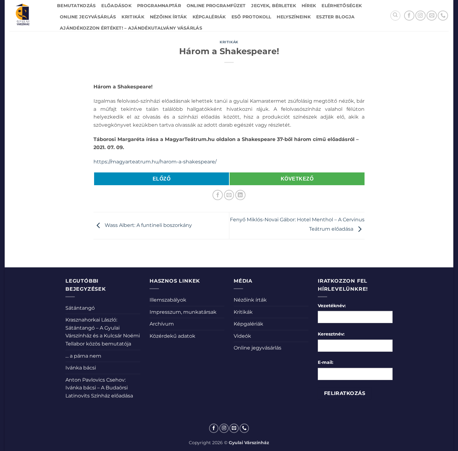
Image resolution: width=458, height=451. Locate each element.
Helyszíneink (293, 17)
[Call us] (443, 16)
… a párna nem (83, 356)
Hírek (309, 5)
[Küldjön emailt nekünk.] (432, 16)
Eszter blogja (335, 17)
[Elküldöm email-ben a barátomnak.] (229, 195)
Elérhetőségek (342, 5)
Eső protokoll (251, 17)
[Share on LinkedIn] (240, 195)
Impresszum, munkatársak (183, 312)
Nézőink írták (168, 17)
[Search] (395, 16)
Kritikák (133, 17)
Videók (242, 336)
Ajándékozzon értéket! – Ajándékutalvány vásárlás (131, 28)
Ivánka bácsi (80, 368)
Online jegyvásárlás (88, 17)
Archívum (162, 324)
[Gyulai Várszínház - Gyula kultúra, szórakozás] (28, 15)
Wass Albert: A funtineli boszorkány (147, 225)
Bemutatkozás (76, 5)
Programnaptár (159, 5)
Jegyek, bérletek (273, 5)
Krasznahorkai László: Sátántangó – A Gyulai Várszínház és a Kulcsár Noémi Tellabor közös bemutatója (102, 332)
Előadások (116, 5)
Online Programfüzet (216, 5)
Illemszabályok (168, 300)
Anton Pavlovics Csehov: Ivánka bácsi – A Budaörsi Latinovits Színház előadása (99, 388)
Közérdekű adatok (172, 336)
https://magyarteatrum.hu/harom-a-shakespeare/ (155, 162)
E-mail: (325, 362)
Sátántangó (80, 308)
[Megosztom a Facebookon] (217, 195)
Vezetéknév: (332, 305)
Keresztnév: (331, 334)
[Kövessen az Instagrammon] (420, 16)
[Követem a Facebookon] (409, 16)
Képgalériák (209, 17)
